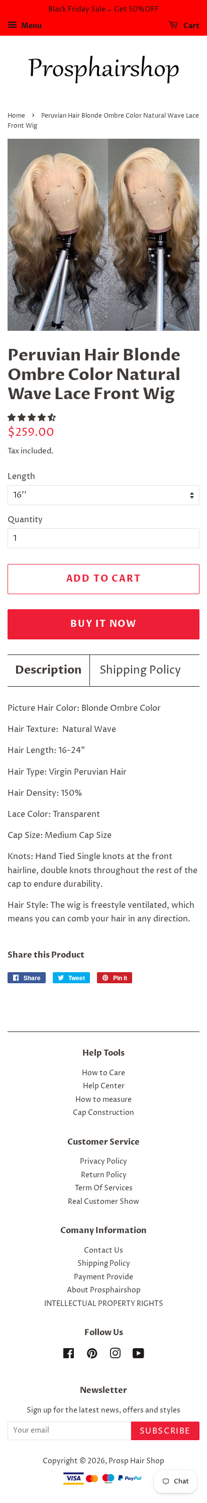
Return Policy (104, 1175)
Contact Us (103, 1250)
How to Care (103, 1073)
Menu (31, 26)
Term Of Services (104, 1188)
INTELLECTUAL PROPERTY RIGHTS (103, 1303)
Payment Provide (103, 1277)
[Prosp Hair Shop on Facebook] (68, 1355)
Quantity (25, 519)
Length (21, 476)
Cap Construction (103, 1112)
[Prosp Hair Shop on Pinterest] (91, 1355)
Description (48, 670)
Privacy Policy (103, 1161)
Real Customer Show (103, 1201)
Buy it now (103, 624)
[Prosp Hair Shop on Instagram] (115, 1355)
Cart (190, 26)
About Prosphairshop (104, 1290)
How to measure (103, 1099)
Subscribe (165, 1431)
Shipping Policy (140, 670)
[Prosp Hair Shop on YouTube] (138, 1355)
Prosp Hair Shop (136, 1461)
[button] (33, 417)
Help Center (104, 1086)
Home (16, 116)
